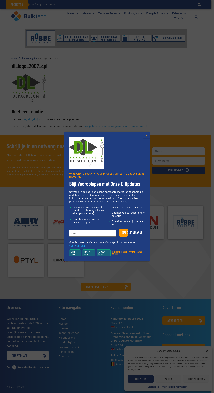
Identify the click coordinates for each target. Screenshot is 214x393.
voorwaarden (77, 245)
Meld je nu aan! (125, 233)
